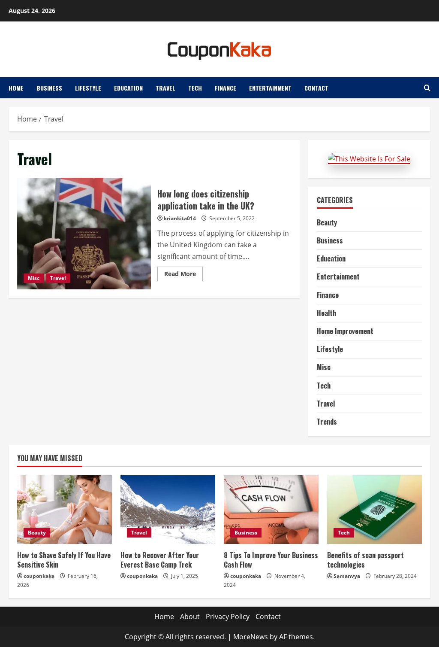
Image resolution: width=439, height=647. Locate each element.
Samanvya (347, 576)
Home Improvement (345, 331)
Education (128, 87)
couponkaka (39, 576)
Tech (195, 87)
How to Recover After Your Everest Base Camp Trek (159, 560)
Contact (316, 87)
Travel (165, 87)
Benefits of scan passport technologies (365, 560)
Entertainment (270, 87)
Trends (327, 421)
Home (16, 87)
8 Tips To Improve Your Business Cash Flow (271, 560)
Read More (183, 275)
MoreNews (250, 636)
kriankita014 (180, 218)
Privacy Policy (228, 616)
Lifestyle (88, 87)
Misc (33, 278)
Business (49, 87)
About (190, 616)
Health (326, 313)
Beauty (327, 222)
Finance (225, 87)
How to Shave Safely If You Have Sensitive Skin (64, 560)
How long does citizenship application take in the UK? (84, 233)
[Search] (427, 87)
